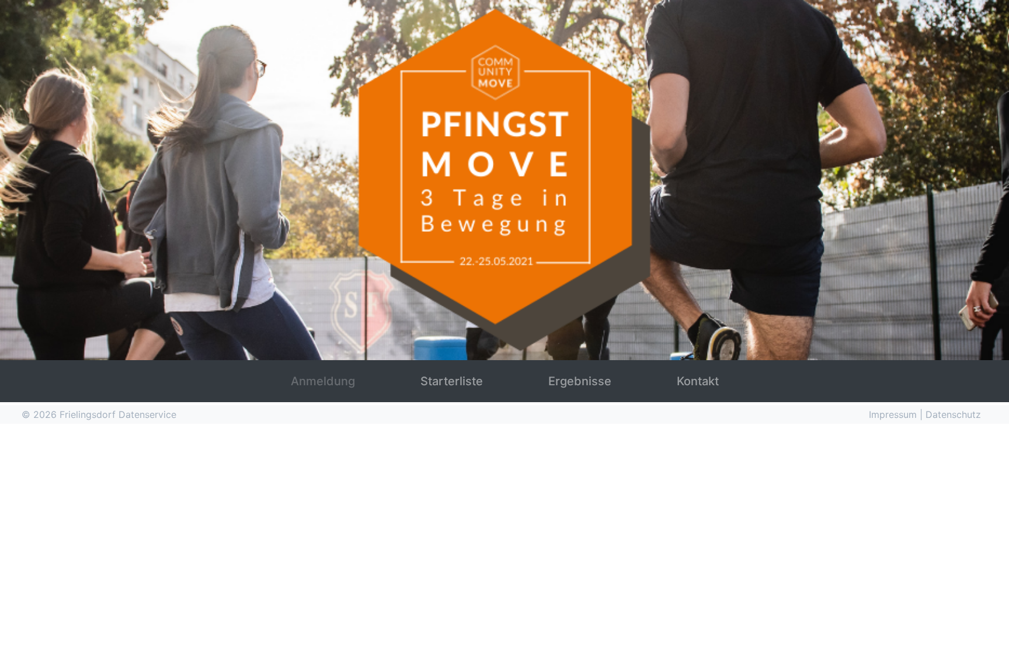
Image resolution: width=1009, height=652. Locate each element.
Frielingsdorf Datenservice (118, 414)
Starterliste (451, 381)
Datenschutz (953, 414)
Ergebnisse (579, 381)
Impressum (894, 414)
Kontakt (698, 381)
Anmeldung (323, 381)
